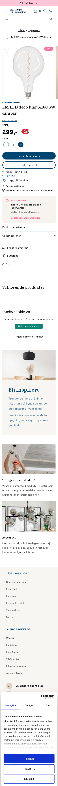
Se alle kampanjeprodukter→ (26, 217)
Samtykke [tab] (10, 705)
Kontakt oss (12, 645)
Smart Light (12, 589)
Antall (5, 138)
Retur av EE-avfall (15, 603)
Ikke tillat (29, 779)
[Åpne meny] (5, 11)
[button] (50, 11)
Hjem (21, 30)
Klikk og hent (29, 165)
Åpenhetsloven (14, 673)
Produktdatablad (9, 120)
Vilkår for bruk (13, 659)
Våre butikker (13, 610)
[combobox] (29, 19)
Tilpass (27, 769)
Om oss (10, 637)
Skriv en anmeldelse (29, 326)
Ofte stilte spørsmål (16, 582)
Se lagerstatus (8, 175)
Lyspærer (34, 30)
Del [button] (7, 264)
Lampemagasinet (11, 102)
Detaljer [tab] (29, 705)
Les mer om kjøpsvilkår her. (18, 552)
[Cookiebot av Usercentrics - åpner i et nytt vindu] (41, 697)
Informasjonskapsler (16, 666)
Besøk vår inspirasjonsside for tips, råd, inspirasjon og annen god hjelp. (28, 420)
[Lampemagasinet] (17, 11)
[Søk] (50, 19)
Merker (10, 617)
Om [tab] (47, 705)
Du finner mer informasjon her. (20, 494)
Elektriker (11, 596)
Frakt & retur (12, 652)
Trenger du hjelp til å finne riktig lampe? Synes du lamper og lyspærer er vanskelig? (28, 403)
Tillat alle (29, 758)
